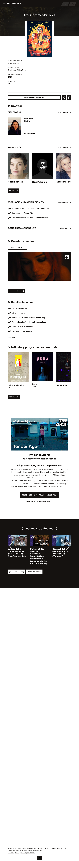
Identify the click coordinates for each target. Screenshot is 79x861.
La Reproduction (16, 385)
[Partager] (64, 97)
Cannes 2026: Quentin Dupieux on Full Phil (60, 551)
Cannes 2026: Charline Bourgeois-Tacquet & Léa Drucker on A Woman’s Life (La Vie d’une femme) (16, 556)
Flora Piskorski (39, 182)
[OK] (39, 858)
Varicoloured (43, 218)
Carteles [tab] (21, 248)
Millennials (61, 385)
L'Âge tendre (24, 465)
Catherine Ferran (64, 182)
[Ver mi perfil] (72, 4)
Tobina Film (21, 70)
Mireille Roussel (15, 182)
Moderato (12, 70)
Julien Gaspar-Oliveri (49, 465)
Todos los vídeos (34, 572)
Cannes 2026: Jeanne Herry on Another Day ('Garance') (38, 552)
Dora (34, 384)
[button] (67, 257)
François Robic (14, 63)
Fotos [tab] (12, 248)
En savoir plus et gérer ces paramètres (21, 853)
